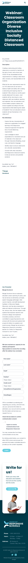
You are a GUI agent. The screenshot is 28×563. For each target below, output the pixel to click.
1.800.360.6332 (15, 533)
